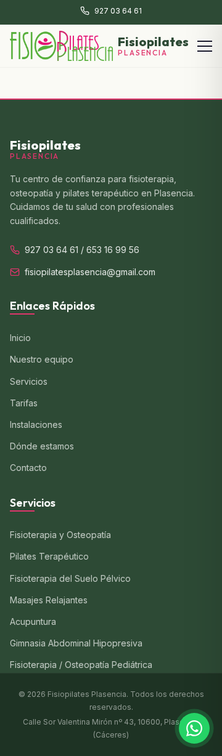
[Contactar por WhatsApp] (194, 728)
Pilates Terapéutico (49, 556)
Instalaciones (36, 424)
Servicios (28, 381)
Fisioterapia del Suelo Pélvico (70, 578)
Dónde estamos (42, 446)
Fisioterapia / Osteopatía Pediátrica (81, 664)
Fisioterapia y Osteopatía (60, 534)
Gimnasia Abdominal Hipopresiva (76, 643)
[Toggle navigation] (204, 46)
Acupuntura (33, 621)
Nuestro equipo (41, 359)
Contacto (28, 467)
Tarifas (24, 403)
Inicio (20, 337)
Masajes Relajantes (49, 600)
